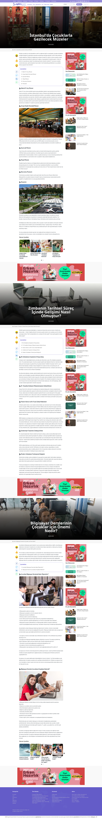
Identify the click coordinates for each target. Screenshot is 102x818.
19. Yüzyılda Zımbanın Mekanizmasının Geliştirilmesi (34, 345)
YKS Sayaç (25, 1)
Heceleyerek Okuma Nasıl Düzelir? (39, 797)
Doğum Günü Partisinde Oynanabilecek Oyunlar (23, 255)
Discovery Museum (26, 81)
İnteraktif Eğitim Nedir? (37, 794)
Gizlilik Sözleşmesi (56, 801)
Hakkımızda (19, 1)
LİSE (34, 4)
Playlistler (14, 801)
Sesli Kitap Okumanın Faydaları (38, 800)
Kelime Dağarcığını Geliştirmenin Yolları (40, 798)
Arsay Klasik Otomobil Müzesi (29, 74)
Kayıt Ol (86, 4)
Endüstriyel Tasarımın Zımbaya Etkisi (31, 350)
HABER (51, 4)
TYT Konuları (47, 1)
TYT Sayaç (31, 1)
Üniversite (14, 797)
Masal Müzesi (25, 79)
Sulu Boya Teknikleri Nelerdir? (44, 254)
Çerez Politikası (55, 798)
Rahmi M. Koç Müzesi (27, 71)
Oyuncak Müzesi (26, 76)
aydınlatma (38, 817)
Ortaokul (15, 326)
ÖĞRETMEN (46, 4)
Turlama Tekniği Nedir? (56, 758)
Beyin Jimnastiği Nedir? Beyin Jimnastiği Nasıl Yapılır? (40, 802)
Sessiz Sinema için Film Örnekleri (35, 254)
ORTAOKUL (29, 4)
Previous (18, 249)
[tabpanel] (24, 249)
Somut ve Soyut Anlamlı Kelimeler (24, 758)
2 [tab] (43, 260)
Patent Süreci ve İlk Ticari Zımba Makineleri (32, 347)
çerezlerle (76, 817)
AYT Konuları (54, 1)
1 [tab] (41, 260)
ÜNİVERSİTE (38, 4)
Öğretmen (14, 800)
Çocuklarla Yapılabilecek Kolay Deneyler (56, 254)
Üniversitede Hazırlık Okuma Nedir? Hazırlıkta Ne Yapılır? (46, 760)
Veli (15, 49)
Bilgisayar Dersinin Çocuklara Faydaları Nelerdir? (33, 569)
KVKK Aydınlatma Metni (57, 800)
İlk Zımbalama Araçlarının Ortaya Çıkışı (30, 342)
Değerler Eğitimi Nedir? (34, 758)
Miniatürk (24, 83)
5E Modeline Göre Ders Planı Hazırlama (40, 795)
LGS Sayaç (42, 1)
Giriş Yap (79, 4)
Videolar (14, 803)
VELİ (43, 4)
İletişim (14, 1)
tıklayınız (93, 817)
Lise (13, 795)
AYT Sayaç (36, 1)
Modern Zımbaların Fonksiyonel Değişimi (31, 352)
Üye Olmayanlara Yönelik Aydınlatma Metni (61, 797)
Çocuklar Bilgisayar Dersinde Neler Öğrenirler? (32, 567)
